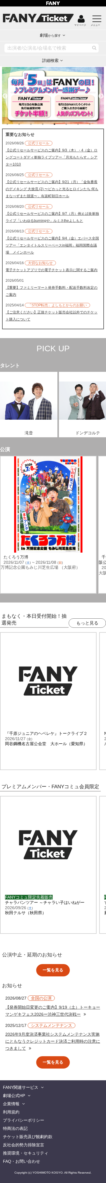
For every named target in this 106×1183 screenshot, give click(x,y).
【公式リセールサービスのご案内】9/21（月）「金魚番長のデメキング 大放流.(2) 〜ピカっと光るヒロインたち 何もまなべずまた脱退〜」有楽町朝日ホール (52, 189)
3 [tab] (36, 124)
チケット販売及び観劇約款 (27, 1136)
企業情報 (11, 1103)
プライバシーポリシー (23, 1120)
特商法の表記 (15, 1128)
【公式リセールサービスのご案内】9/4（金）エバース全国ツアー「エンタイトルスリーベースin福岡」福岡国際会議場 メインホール (52, 245)
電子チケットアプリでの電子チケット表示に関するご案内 (51, 270)
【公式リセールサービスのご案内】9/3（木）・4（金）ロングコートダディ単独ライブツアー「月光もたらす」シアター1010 (51, 157)
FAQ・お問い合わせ (21, 1161)
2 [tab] (25, 124)
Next (101, 93)
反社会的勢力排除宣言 (23, 1145)
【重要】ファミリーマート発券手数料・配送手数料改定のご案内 (51, 291)
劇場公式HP (14, 1095)
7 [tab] (83, 124)
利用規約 (11, 1112)
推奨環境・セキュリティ (25, 1153)
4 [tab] (48, 124)
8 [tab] (95, 124)
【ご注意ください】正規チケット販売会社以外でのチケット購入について (51, 315)
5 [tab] (60, 124)
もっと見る (87, 622)
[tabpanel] (53, 95)
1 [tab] (13, 124)
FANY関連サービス (20, 1087)
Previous (5, 93)
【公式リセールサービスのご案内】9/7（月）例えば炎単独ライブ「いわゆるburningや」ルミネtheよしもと (52, 217)
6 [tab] (72, 124)
